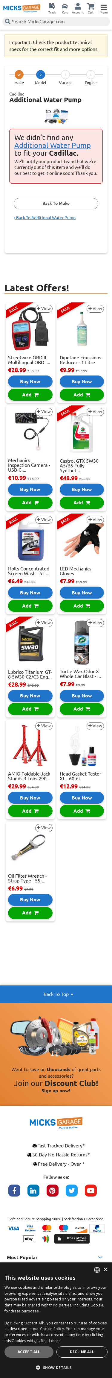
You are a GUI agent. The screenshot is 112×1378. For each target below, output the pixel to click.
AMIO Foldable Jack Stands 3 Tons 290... (29, 776)
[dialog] (56, 1320)
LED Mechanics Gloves (75, 571)
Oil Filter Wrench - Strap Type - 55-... (27, 878)
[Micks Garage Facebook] (17, 1194)
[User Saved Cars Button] (64, 6)
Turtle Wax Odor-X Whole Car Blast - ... (80, 674)
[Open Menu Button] (103, 6)
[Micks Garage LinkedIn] (37, 1194)
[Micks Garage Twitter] (75, 1194)
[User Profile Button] (78, 6)
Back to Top (56, 994)
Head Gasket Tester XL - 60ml (80, 776)
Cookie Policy (52, 1328)
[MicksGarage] (21, 8)
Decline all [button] (82, 1351)
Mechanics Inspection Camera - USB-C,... (29, 465)
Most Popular (22, 1257)
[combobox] (97, 1270)
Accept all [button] (29, 1351)
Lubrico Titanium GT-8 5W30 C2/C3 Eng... (30, 674)
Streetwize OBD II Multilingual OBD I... (29, 360)
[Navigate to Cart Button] (90, 6)
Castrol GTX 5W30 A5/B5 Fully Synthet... (79, 465)
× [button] (105, 1270)
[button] (56, 1367)
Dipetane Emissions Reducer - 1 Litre (80, 360)
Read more (51, 1340)
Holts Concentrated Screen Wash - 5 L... (28, 571)
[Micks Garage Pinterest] (56, 1194)
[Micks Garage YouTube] (94, 1194)
